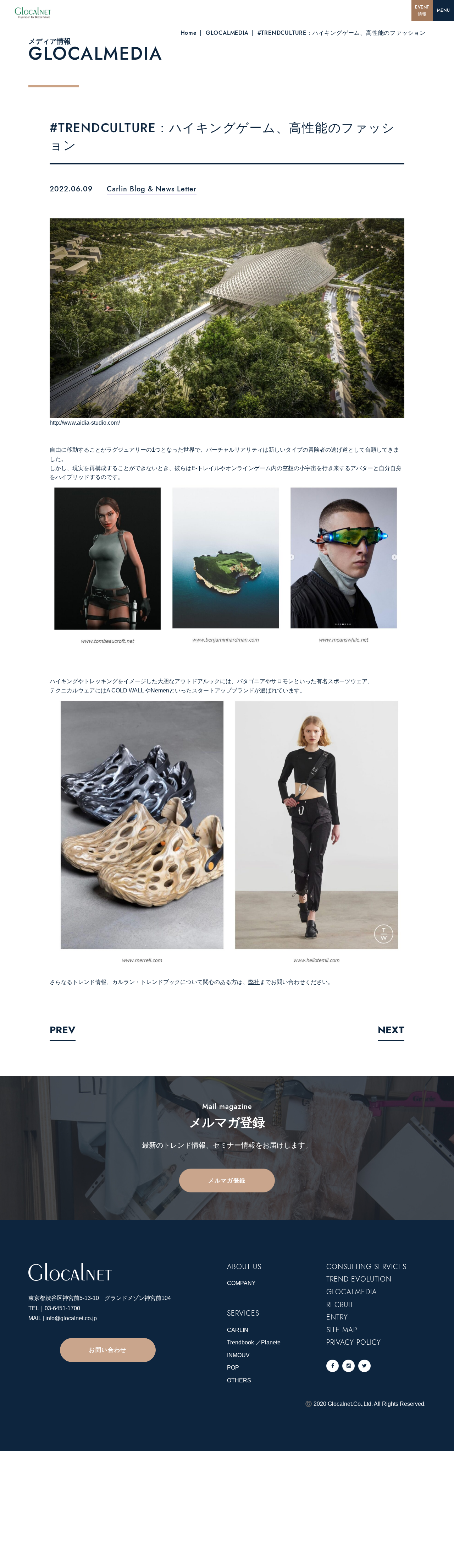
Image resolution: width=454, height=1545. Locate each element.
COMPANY (241, 1283)
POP (233, 1368)
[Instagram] (348, 1365)
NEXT (391, 1030)
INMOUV (238, 1355)
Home (189, 33)
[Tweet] (364, 1365)
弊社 (254, 982)
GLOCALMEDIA (227, 33)
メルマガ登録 (227, 1180)
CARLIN (237, 1330)
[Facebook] (332, 1365)
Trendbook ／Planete (254, 1342)
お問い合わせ (108, 1350)
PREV (63, 1030)
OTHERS (239, 1380)
